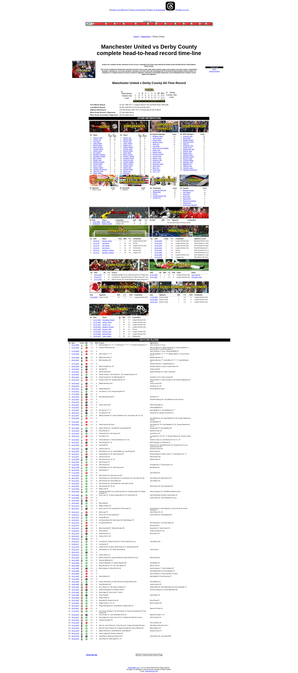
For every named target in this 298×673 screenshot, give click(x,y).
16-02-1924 (158, 248)
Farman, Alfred (97, 164)
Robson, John (187, 151)
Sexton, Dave (187, 147)
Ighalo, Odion (97, 173)
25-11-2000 (75, 606)
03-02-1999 (75, 598)
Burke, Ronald (97, 147)
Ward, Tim (156, 168)
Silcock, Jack (127, 141)
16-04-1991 (75, 581)
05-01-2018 (75, 633)
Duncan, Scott (187, 158)
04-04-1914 (158, 243)
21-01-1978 (97, 246)
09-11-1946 (75, 451)
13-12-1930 (75, 433)
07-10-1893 (75, 351)
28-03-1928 (75, 418)
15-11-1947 (75, 457)
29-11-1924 (75, 405)
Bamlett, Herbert (188, 140)
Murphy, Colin (157, 158)
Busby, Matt (186, 138)
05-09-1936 (97, 327)
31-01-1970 (75, 506)
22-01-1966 (97, 243)
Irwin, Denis (106, 248)
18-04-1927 (75, 413)
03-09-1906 (158, 241)
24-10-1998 (75, 595)
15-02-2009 (75, 628)
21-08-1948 (75, 465)
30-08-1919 (75, 383)
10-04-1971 (75, 512)
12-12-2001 (75, 611)
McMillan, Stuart (158, 136)
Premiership (157, 192)
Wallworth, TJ (187, 164)
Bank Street (186, 197)
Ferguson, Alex (188, 136)
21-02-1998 (97, 248)
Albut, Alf (186, 144)
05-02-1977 (98, 277)
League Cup (157, 198)
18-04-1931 (154, 302)
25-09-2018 (96, 224)
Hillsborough (187, 203)
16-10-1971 (75, 517)
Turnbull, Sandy (98, 149)
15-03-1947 (75, 454)
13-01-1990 (96, 222)
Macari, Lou (127, 171)
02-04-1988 (97, 334)
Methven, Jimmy (158, 142)
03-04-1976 (75, 536)
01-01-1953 (75, 489)
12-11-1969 (75, 500)
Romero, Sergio (107, 224)
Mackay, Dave (157, 152)
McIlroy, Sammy (128, 164)
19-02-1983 (75, 560)
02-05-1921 (158, 246)
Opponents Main (214, 71)
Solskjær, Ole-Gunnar (100, 169)
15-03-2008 (75, 620)
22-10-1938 (153, 275)
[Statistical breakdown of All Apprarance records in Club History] (98, 24)
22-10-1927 (97, 325)
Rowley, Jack (97, 160)
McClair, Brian (97, 145)
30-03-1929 (97, 241)
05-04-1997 (75, 587)
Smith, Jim (156, 144)
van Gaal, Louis (188, 168)
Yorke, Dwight (97, 143)
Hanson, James (98, 167)
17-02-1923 (75, 394)
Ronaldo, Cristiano (99, 154)
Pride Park (186, 194)
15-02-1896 (75, 357)
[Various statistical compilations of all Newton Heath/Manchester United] (202, 24)
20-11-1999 (75, 600)
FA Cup (155, 194)
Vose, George (195, 275)
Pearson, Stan (97, 138)
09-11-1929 (75, 428)
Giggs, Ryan (127, 153)
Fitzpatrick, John (196, 277)
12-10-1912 (75, 372)
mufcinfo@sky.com (151, 671)
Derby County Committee (161, 148)
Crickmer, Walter (188, 160)
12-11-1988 (75, 568)
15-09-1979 (75, 555)
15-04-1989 (75, 571)
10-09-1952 (97, 331)
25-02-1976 (75, 533)
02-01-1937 (75, 442)
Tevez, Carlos (97, 166)
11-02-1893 (75, 347)
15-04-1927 (75, 410)
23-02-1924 (75, 402)
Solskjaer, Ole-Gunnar (190, 170)
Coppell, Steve (128, 166)
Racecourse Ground (189, 201)
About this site (91, 655)
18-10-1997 (75, 590)
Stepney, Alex (127, 140)
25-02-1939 (75, 449)
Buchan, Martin (128, 151)
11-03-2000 (97, 336)
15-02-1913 (75, 374)
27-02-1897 (75, 364)
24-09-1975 (75, 531)
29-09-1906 (75, 369)
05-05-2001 (75, 608)
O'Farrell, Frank (188, 155)
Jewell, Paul (156, 162)
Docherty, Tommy (158, 154)
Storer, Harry (157, 166)
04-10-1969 (153, 277)
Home (136, 36)
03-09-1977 (75, 544)
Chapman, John (188, 145)
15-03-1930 (75, 431)
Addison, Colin (157, 160)
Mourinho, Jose (188, 162)
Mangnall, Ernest (188, 157)
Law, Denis (96, 141)
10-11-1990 (75, 579)
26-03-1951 (75, 478)
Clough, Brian (157, 140)
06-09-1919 (75, 386)
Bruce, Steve (106, 222)
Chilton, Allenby (128, 147)
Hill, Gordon (97, 153)
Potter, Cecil (156, 150)
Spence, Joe (97, 140)
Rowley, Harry (97, 151)
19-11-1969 (75, 503)
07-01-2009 (75, 623)
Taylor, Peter (156, 170)
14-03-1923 (75, 397)
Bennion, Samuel (128, 156)
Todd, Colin (156, 172)
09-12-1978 (75, 549)
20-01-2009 (97, 252)
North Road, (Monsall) (190, 205)
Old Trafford (186, 192)
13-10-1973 (75, 525)
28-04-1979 (75, 552)
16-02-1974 (75, 528)
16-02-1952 (75, 483)
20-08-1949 (75, 470)
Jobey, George (157, 138)
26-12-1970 (75, 508)
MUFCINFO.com (133, 668)
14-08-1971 (75, 515)
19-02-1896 (75, 360)
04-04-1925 (75, 407)
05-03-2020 (75, 639)
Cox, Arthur (156, 146)
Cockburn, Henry (128, 158)
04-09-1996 (75, 584)
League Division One (159, 190)
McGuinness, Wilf (188, 149)
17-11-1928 (75, 422)
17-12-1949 (75, 473)
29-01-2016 (75, 631)
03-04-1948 (75, 462)
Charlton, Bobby (128, 162)
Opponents (145, 36)
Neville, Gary (127, 167)
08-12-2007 (97, 250)
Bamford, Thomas (98, 162)
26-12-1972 (75, 523)
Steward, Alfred (128, 169)
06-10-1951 (75, 481)
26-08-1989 (158, 255)
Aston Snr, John (98, 171)
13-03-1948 (97, 329)
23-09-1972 (75, 520)
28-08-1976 (75, 539)
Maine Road (187, 199)
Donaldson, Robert (99, 156)
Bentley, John (187, 153)
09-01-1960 (158, 250)
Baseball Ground (188, 190)
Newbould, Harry (158, 164)
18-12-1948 (75, 467)
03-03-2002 (75, 615)
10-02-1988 (75, 563)
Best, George (97, 158)
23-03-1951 (75, 475)
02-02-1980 (98, 279)
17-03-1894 (154, 297)
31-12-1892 (94, 297)
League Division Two (159, 196)
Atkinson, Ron (187, 166)
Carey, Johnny (127, 143)
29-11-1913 (75, 377)
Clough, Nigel (157, 156)
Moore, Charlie (128, 154)
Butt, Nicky (126, 173)
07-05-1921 (75, 391)
